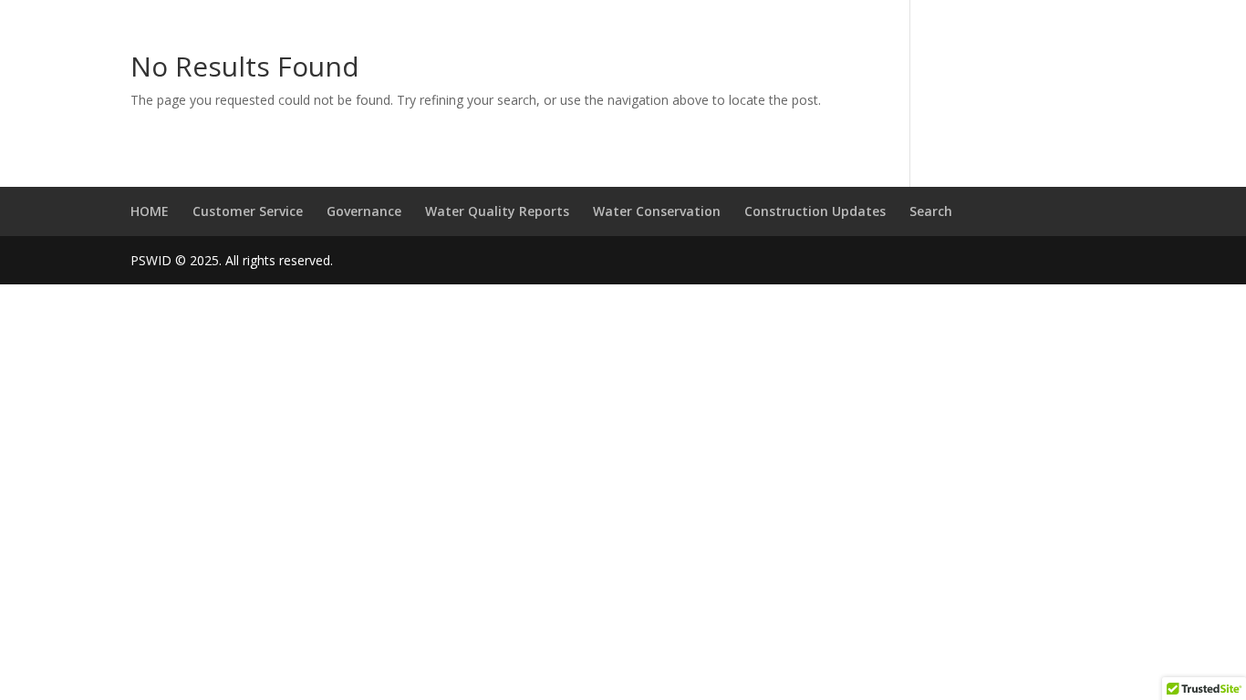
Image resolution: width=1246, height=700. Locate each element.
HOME (149, 211)
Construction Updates (815, 211)
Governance (364, 211)
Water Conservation (657, 211)
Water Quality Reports (497, 211)
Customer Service (247, 211)
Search (930, 211)
